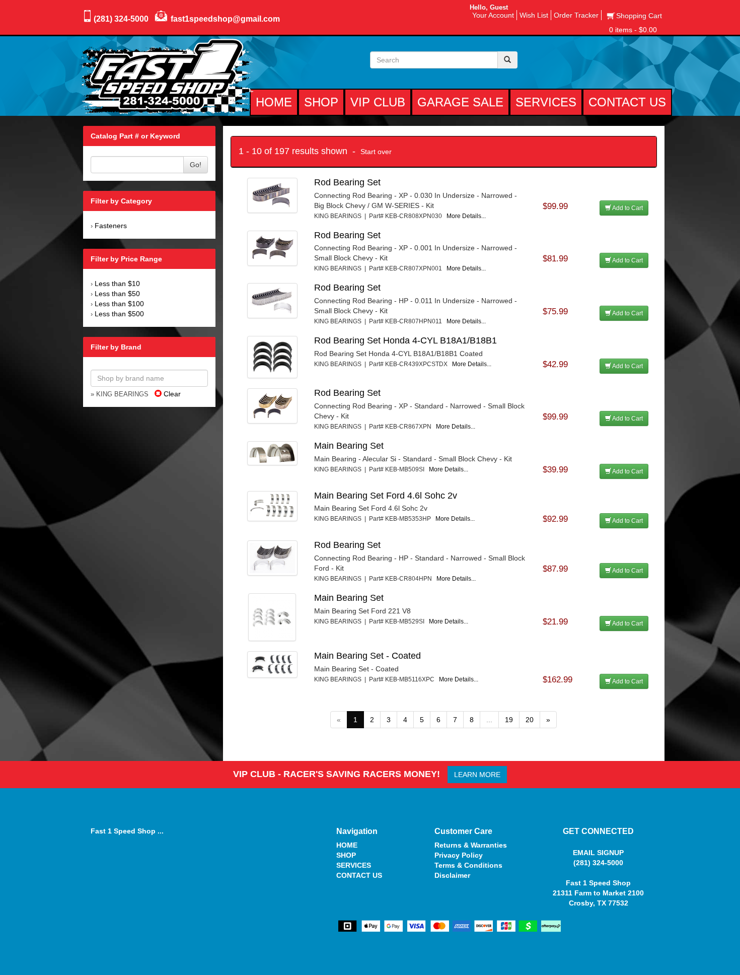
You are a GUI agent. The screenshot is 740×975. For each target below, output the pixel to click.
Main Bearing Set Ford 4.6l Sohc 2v (385, 496)
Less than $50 (117, 294)
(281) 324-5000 (121, 19)
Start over (376, 152)
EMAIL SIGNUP (598, 853)
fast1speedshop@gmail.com (225, 19)
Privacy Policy (458, 855)
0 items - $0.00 (633, 30)
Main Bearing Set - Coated (367, 656)
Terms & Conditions (468, 865)
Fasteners (111, 226)
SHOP (346, 855)
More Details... (466, 216)
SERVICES (353, 865)
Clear (171, 394)
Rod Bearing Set (347, 182)
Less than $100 (119, 304)
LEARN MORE (477, 775)
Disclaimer (452, 875)
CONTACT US (359, 875)
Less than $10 (117, 284)
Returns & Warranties (470, 845)
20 (530, 720)
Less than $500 (119, 314)
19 (509, 720)
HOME (346, 845)
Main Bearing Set (349, 446)
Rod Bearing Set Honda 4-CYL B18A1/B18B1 (405, 340)
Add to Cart (627, 208)
